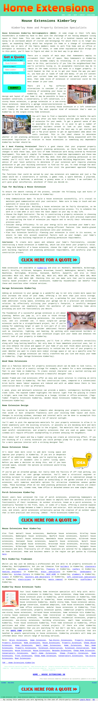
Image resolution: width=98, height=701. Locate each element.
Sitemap (3, 682)
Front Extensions (23, 656)
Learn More (85, 700)
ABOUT (75, 15)
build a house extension (27, 194)
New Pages (11, 682)
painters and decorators (37, 577)
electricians (24, 579)
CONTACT (82, 15)
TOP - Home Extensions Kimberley (18, 663)
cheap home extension (84, 594)
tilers (5, 577)
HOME (63, 15)
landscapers (85, 572)
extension (73, 109)
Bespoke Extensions (61, 651)
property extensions (46, 366)
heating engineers (11, 572)
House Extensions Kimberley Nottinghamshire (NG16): (29, 33)
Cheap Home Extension (84, 651)
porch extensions (66, 597)
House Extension (23, 651)
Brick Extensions (18, 640)
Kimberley (42, 268)
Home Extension (38, 640)
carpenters (23, 569)
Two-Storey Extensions (60, 640)
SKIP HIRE (51, 574)
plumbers (76, 574)
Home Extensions (32, 643)
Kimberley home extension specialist (51, 592)
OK (94, 700)
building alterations (54, 620)
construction (33, 625)
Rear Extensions (23, 658)
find (11, 533)
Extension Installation (77, 648)
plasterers (90, 566)
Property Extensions (25, 648)
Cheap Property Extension (74, 653)
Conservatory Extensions (15, 653)
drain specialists (50, 572)
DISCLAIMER (91, 15)
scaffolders (86, 579)
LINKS (69, 15)
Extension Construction (50, 648)
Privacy (94, 682)
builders (48, 127)
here (4, 554)
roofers (76, 569)
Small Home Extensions (48, 645)
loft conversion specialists (81, 577)
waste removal (56, 579)
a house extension (39, 247)
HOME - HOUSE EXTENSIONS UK (49, 674)
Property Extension (85, 640)
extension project (11, 149)
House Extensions (51, 643)
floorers (50, 569)
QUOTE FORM (16, 631)
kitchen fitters (22, 574)
